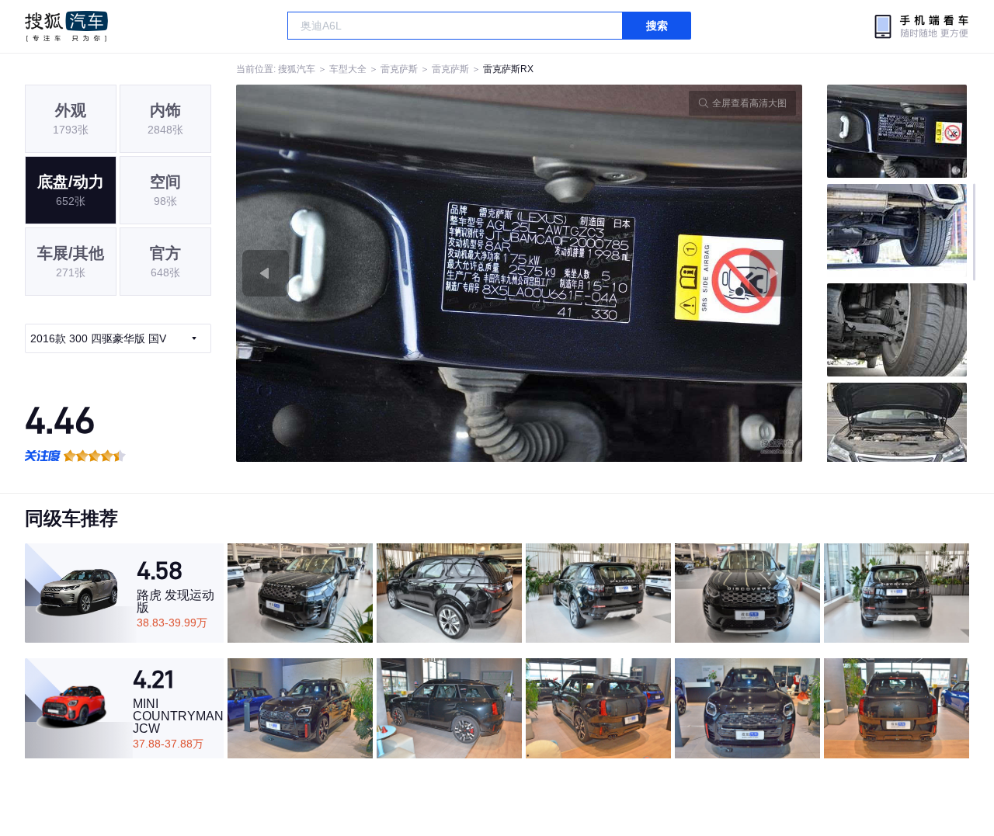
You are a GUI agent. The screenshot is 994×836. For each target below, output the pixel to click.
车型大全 (348, 69)
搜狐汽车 (66, 26)
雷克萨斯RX (508, 69)
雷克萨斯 (399, 69)
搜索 (657, 25)
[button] (378, 273)
